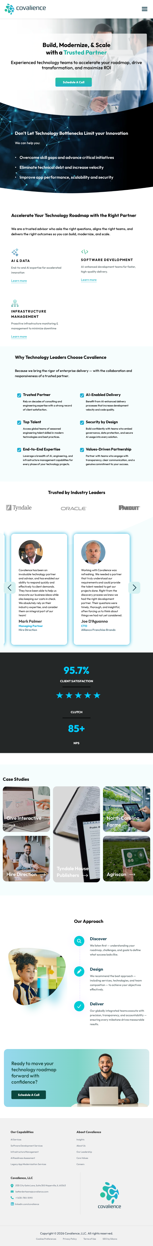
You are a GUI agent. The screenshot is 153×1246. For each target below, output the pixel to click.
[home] (25, 9)
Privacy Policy (70, 1238)
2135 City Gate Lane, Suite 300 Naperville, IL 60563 (40, 1185)
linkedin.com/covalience (27, 1204)
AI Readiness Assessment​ (23, 1158)
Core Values (82, 1158)
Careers (80, 1164)
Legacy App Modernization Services (28, 1164)
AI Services (16, 1139)
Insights (80, 1139)
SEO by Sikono (110, 1238)
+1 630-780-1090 (24, 1197)
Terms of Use (89, 1238)
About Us (80, 1145)
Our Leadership (84, 1151)
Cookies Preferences (46, 1238)
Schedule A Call (73, 82)
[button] (144, 9)
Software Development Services (27, 1145)
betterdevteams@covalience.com (31, 1191)
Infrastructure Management (25, 1151)
